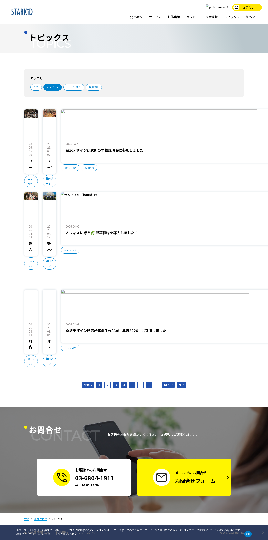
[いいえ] (263, 533)
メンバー (192, 17)
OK (248, 533)
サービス (155, 17)
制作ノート (254, 17)
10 (149, 384)
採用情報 (211, 17)
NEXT (167, 385)
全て (36, 87)
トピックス (232, 17)
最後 (181, 385)
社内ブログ (52, 87)
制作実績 (174, 17)
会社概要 (136, 17)
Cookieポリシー (46, 533)
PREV (88, 385)
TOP (26, 519)
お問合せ (248, 7)
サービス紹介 (74, 87)
